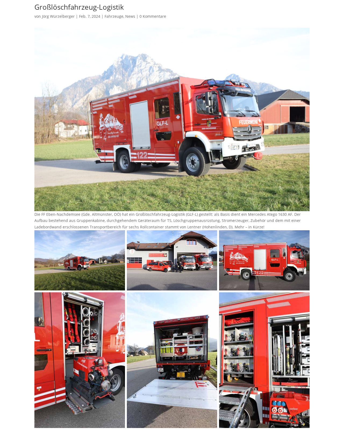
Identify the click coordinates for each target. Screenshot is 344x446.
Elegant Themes (62, 438)
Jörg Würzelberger (58, 16)
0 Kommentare (152, 16)
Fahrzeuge (114, 16)
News (130, 16)
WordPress (99, 438)
